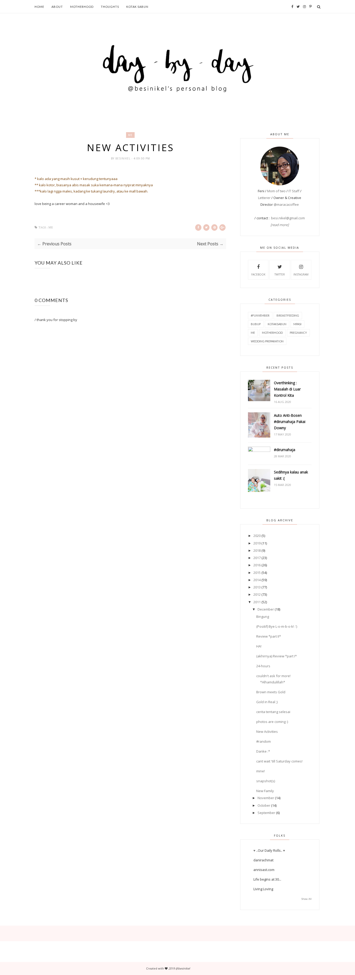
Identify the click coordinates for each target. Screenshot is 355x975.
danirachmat (263, 860)
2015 (257, 572)
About (57, 6)
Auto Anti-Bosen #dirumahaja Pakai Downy (289, 421)
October (264, 805)
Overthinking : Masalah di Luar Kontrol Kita (287, 389)
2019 (257, 543)
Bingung (262, 616)
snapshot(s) (265, 781)
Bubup (256, 324)
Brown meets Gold (270, 692)
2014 (257, 580)
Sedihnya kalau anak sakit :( (291, 475)
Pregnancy (298, 332)
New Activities (267, 731)
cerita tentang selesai (273, 711)
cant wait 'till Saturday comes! (279, 761)
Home (39, 6)
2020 (257, 535)
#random (263, 741)
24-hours (263, 666)
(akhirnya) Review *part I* (276, 656)
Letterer (264, 197)
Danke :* (263, 751)
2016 (257, 565)
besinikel (123, 158)
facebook (258, 274)
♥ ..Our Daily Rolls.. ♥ (269, 850)
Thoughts (110, 6)
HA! (258, 646)
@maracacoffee (286, 204)
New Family (265, 790)
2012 (257, 594)
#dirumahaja (284, 449)
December (266, 609)
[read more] (280, 224)
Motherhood (82, 6)
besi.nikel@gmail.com (288, 218)
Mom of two (276, 191)
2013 (257, 587)
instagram (300, 274)
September (266, 812)
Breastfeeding (288, 315)
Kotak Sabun (137, 6)
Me (130, 135)
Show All (306, 899)
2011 (257, 602)
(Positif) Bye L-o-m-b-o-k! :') (276, 626)
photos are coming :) (272, 721)
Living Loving (263, 889)
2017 (257, 557)
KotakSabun (277, 324)
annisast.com (263, 869)
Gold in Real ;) (267, 702)
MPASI (297, 324)
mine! (260, 771)
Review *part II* (268, 636)
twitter (279, 274)
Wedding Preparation (267, 341)
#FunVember (260, 315)
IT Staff (293, 191)
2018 (257, 550)
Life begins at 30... (267, 879)
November (266, 798)
